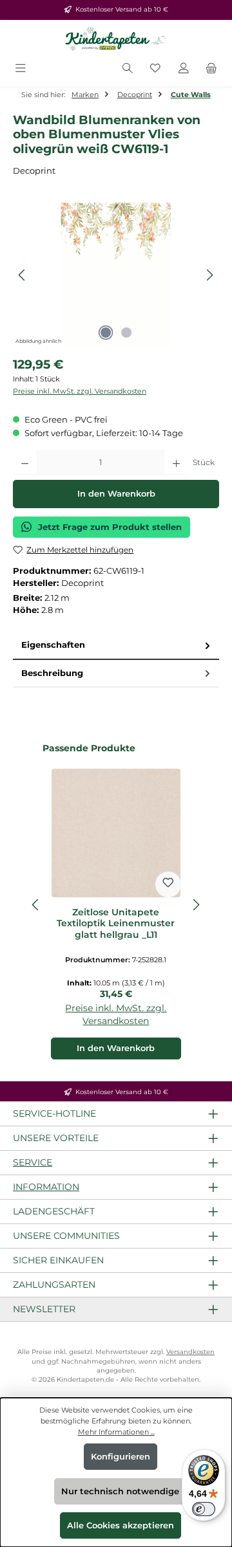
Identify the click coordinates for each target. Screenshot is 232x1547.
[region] (116, 275)
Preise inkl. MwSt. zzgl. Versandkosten (79, 391)
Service (32, 1162)
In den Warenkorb (116, 494)
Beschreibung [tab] (52, 673)
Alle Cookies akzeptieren (120, 1525)
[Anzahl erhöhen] (176, 462)
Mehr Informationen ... (116, 1431)
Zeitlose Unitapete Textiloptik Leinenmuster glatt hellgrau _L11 (116, 923)
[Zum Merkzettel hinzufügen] (168, 884)
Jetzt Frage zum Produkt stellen (110, 527)
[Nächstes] (209, 275)
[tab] (116, 645)
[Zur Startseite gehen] (116, 39)
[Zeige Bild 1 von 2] (106, 332)
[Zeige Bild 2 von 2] (126, 332)
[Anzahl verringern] (25, 462)
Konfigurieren (120, 1456)
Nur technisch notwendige (120, 1491)
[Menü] (20, 69)
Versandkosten (190, 1351)
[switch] (203, 1509)
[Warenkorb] (211, 69)
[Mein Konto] (183, 69)
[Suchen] (127, 69)
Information (46, 1187)
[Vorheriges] (22, 275)
